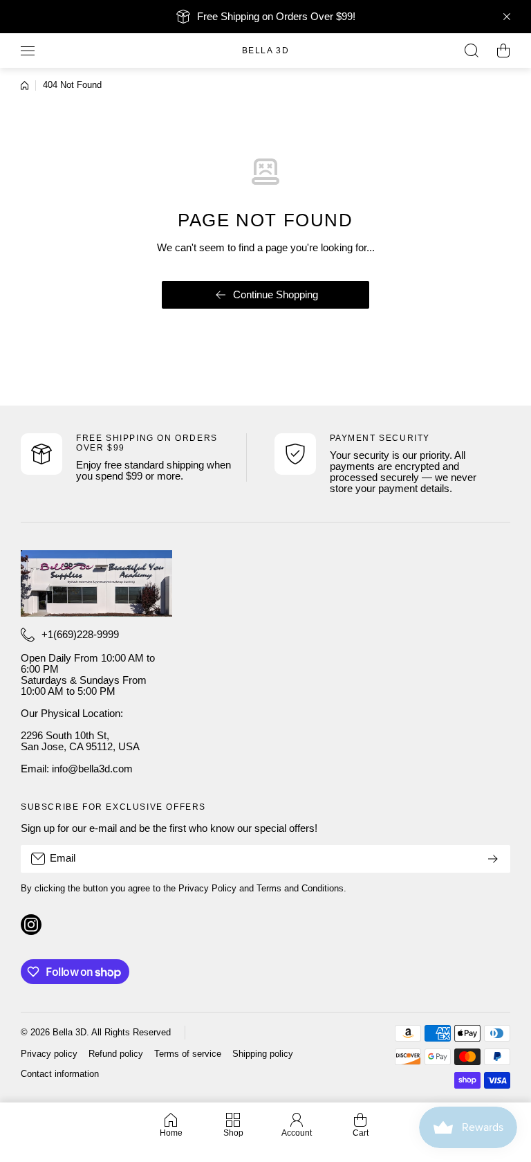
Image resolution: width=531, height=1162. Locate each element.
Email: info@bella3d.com (77, 768)
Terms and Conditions (300, 888)
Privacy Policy (207, 888)
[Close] (507, 16)
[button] (503, 50)
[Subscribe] (493, 859)
